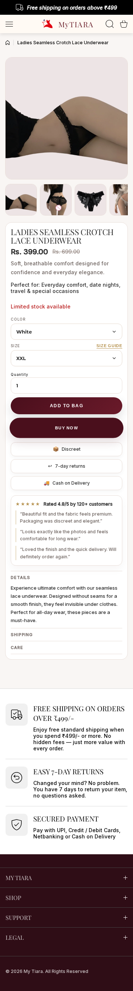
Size (15, 345)
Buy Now (66, 428)
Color (18, 319)
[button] (123, 24)
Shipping (22, 634)
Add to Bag (66, 405)
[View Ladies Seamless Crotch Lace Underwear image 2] (56, 200)
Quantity (19, 374)
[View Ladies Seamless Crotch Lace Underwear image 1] (21, 200)
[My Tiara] (66, 23)
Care (17, 647)
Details (20, 577)
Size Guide (109, 345)
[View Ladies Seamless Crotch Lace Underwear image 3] (90, 200)
